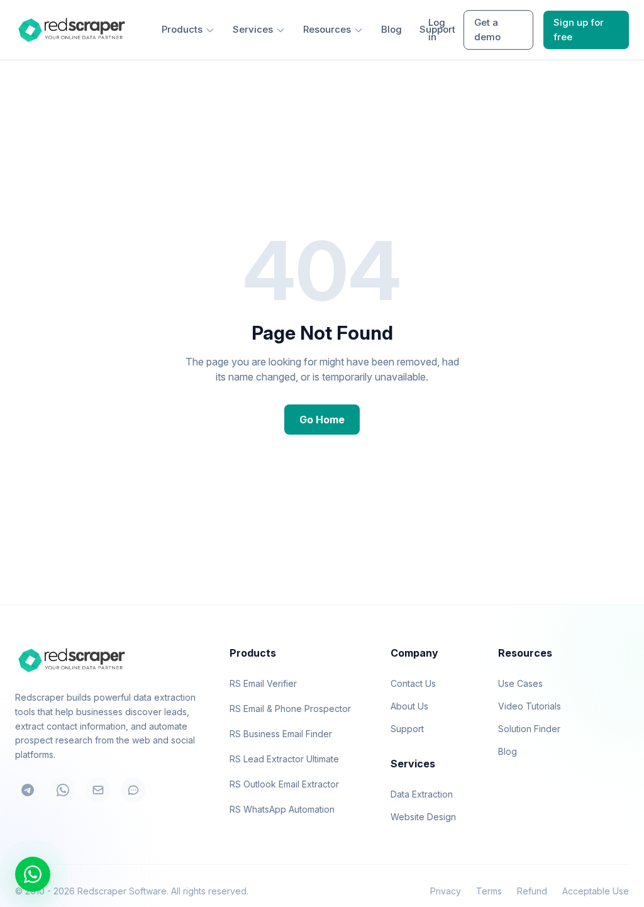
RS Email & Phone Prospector (290, 708)
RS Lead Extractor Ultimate (284, 759)
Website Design (423, 816)
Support (407, 728)
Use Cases (520, 683)
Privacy (445, 891)
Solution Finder (529, 728)
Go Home (322, 419)
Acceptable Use (595, 891)
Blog (391, 29)
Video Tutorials (529, 706)
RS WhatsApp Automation (282, 809)
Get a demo (487, 29)
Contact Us (413, 683)
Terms (489, 891)
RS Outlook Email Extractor (284, 784)
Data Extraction (422, 794)
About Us (409, 706)
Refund (532, 891)
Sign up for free (578, 29)
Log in (436, 29)
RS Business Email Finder (281, 733)
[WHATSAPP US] (32, 874)
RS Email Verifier (263, 683)
